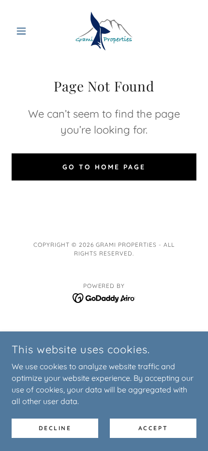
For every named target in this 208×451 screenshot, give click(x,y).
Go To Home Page (104, 167)
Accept (153, 428)
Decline (55, 428)
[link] (103, 31)
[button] (25, 31)
